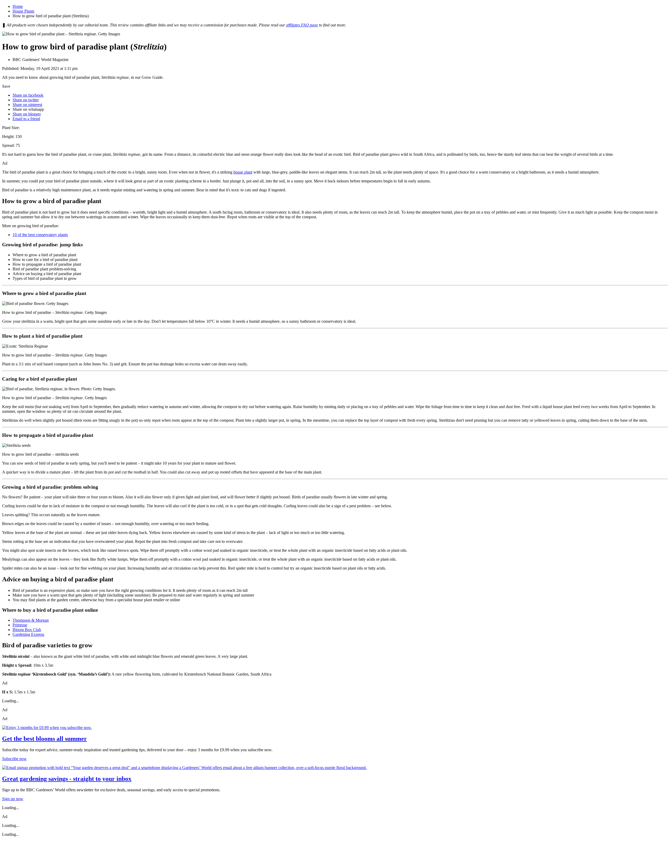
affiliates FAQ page (302, 25)
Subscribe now (14, 758)
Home (18, 6)
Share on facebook (28, 95)
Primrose (20, 625)
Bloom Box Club (27, 629)
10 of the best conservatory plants (40, 234)
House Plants (23, 11)
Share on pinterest (27, 104)
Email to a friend (26, 118)
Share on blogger (27, 114)
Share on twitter (26, 100)
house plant (242, 172)
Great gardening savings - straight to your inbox (66, 778)
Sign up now (12, 799)
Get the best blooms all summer (44, 738)
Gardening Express (28, 634)
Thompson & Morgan (31, 620)
